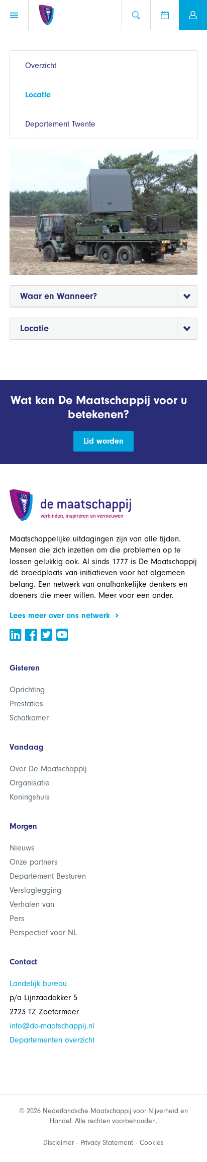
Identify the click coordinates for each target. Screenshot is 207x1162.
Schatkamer (29, 717)
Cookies (152, 1142)
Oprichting (27, 689)
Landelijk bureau (38, 983)
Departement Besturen (48, 876)
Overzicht (40, 65)
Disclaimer (58, 1142)
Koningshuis (30, 797)
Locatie (38, 94)
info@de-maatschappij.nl (52, 1025)
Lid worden (103, 441)
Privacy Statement (106, 1142)
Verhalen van (32, 904)
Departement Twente (60, 124)
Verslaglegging (35, 890)
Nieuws (22, 847)
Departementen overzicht (52, 1040)
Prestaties (26, 703)
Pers (17, 918)
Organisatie (30, 782)
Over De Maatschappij (48, 768)
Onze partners (34, 862)
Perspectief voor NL (43, 932)
